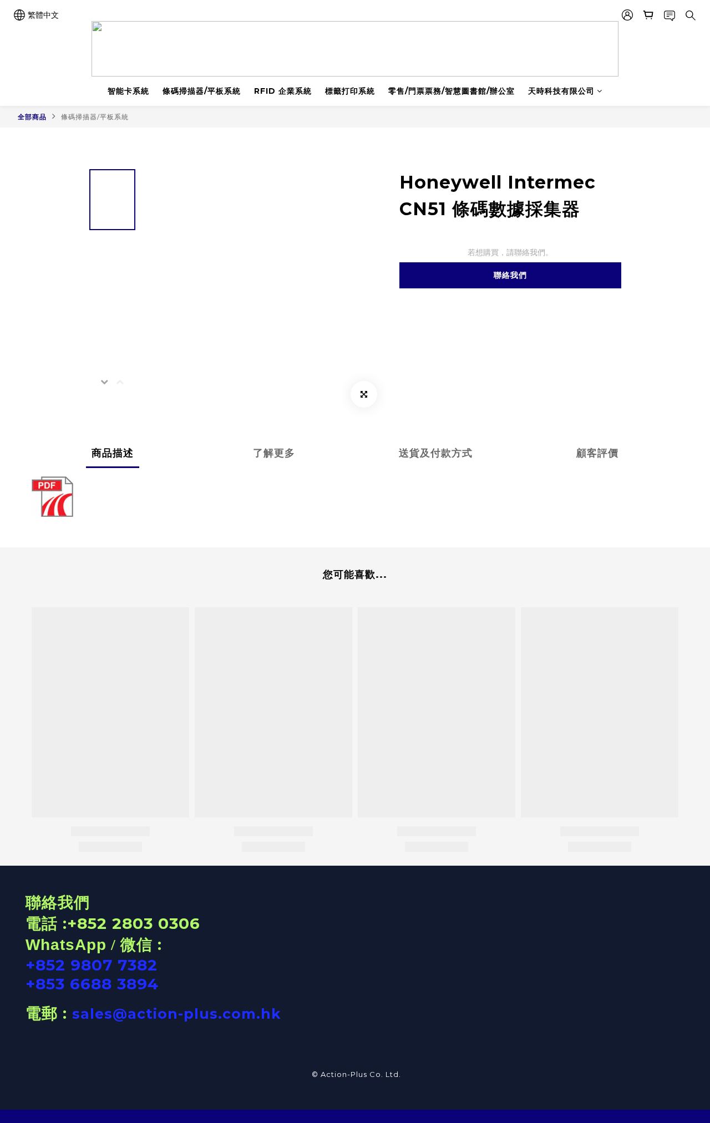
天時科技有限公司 (561, 91)
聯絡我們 (510, 275)
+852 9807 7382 (92, 965)
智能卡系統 (128, 91)
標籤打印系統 (350, 91)
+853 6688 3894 (92, 983)
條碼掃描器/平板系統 (202, 91)
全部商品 (32, 117)
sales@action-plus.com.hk (176, 1013)
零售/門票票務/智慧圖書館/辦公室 (451, 91)
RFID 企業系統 (283, 91)
